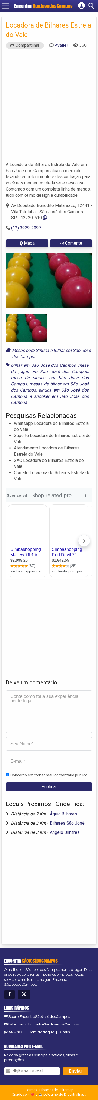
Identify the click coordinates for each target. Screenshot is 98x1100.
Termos (31, 1090)
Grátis (65, 1032)
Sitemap (66, 1090)
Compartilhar (26, 45)
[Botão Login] (81, 6)
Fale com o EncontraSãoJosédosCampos (43, 1024)
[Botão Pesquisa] (92, 6)
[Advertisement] (49, 107)
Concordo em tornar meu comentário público (48, 775)
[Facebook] (9, 994)
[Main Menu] (5, 6)
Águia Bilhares (63, 813)
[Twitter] (24, 994)
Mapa (29, 243)
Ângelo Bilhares (65, 832)
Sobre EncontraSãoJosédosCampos (39, 1017)
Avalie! (61, 45)
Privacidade (48, 1090)
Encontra (43, 6)
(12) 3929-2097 (26, 228)
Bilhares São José (67, 823)
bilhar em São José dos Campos (43, 365)
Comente (73, 243)
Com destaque (41, 1032)
